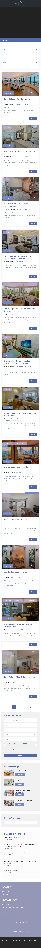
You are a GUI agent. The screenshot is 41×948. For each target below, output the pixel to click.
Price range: (8, 743)
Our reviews (5, 894)
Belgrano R (7, 156)
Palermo (6, 209)
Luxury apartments (30, 284)
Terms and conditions (8, 910)
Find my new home (20, 922)
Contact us (20, 927)
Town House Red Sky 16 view (16, 467)
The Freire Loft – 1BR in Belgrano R (19, 151)
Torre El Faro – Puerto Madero (17, 99)
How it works (5, 891)
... (11, 112)
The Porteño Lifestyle (11, 870)
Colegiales (7, 418)
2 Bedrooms (8, 443)
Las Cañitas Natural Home (15, 572)
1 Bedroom (7, 127)
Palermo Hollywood (10, 261)
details (33, 119)
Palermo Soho (8, 472)
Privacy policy (5, 913)
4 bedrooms (18, 284)
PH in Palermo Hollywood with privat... (23, 801)
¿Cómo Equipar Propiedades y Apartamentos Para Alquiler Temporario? (19, 845)
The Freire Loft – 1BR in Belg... (23, 781)
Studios (6, 180)
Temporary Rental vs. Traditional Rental (13, 907)
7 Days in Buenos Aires (11, 837)
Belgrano (7, 314)
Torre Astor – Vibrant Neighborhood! (20, 677)
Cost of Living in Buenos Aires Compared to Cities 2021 (18, 854)
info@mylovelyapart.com (21, 932)
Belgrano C (13, 314)
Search (20, 755)
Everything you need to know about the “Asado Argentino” (20, 862)
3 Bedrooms (8, 75)
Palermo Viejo (14, 209)
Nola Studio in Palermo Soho (16, 520)
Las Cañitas (7, 577)
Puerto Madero (8, 104)
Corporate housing (7, 904)
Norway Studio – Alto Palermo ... (22, 791)
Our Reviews (24, 945)
